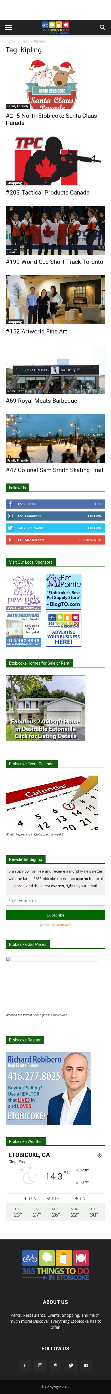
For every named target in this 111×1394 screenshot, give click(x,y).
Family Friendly (17, 106)
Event (11, 252)
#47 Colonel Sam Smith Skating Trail (54, 470)
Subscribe (92, 540)
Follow (94, 516)
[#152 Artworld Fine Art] (55, 299)
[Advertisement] (55, 10)
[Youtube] (86, 1365)
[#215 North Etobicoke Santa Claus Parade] (55, 84)
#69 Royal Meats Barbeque (41, 400)
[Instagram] (40, 1365)
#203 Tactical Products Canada (48, 192)
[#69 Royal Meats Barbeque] (55, 369)
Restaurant (15, 391)
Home (11, 41)
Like (98, 504)
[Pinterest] (55, 1365)
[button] (103, 27)
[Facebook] (24, 1365)
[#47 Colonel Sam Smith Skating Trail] (55, 438)
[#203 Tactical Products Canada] (55, 160)
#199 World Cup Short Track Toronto (54, 261)
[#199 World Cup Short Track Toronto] (55, 230)
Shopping (14, 183)
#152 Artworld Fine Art (36, 331)
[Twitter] (71, 1365)
